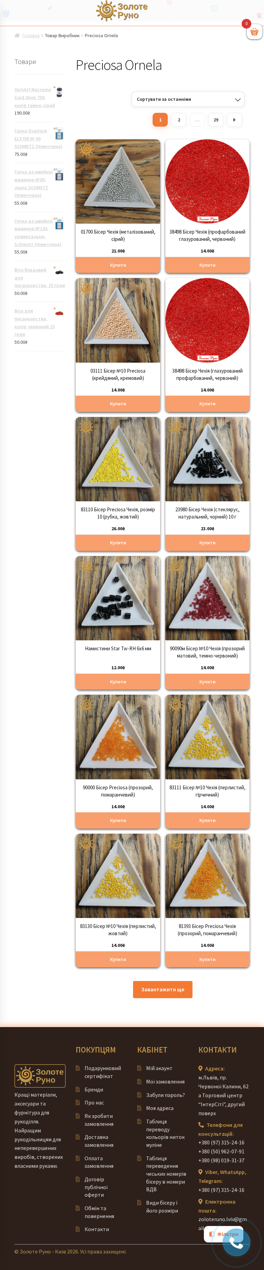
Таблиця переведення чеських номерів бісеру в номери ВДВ (166, 1174)
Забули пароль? (165, 1094)
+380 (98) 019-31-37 (221, 1160)
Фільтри (227, 1233)
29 (215, 120)
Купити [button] (118, 265)
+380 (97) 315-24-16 (221, 1142)
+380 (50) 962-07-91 (221, 1151)
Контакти (97, 1229)
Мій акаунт (159, 1068)
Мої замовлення (165, 1081)
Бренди (94, 1089)
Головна (31, 35)
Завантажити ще (162, 989)
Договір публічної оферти (96, 1187)
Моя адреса (160, 1107)
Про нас (94, 1102)
